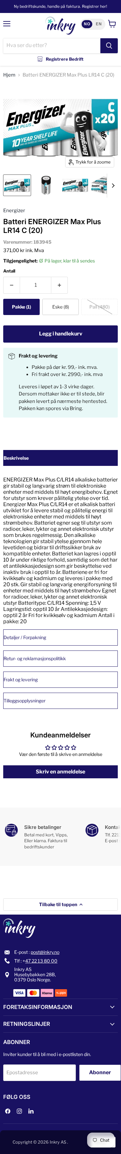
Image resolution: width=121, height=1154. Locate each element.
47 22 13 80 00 (41, 961)
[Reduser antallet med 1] (11, 285)
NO (87, 24)
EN (99, 24)
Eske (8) (60, 307)
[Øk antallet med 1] (59, 285)
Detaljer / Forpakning (25, 637)
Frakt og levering (21, 679)
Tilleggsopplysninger (24, 700)
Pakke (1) (21, 307)
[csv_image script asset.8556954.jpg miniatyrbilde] (17, 185)
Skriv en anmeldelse (60, 772)
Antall (9, 271)
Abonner (100, 1072)
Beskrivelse (16, 458)
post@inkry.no (45, 952)
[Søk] (109, 45)
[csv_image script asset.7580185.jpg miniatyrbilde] (46, 185)
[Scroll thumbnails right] (112, 186)
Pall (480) (99, 307)
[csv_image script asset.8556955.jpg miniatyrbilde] (104, 185)
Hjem (9, 75)
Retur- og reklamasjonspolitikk (35, 658)
